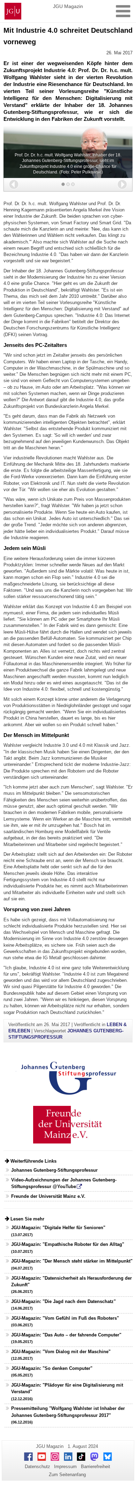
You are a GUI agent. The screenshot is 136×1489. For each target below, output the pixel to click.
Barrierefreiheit (95, 1466)
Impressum (65, 1466)
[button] (13, 184)
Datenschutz (37, 1466)
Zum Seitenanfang (67, 1474)
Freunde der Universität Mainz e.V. (48, 1196)
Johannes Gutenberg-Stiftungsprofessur (54, 1170)
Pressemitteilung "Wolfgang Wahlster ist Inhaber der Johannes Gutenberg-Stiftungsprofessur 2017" (68, 1415)
